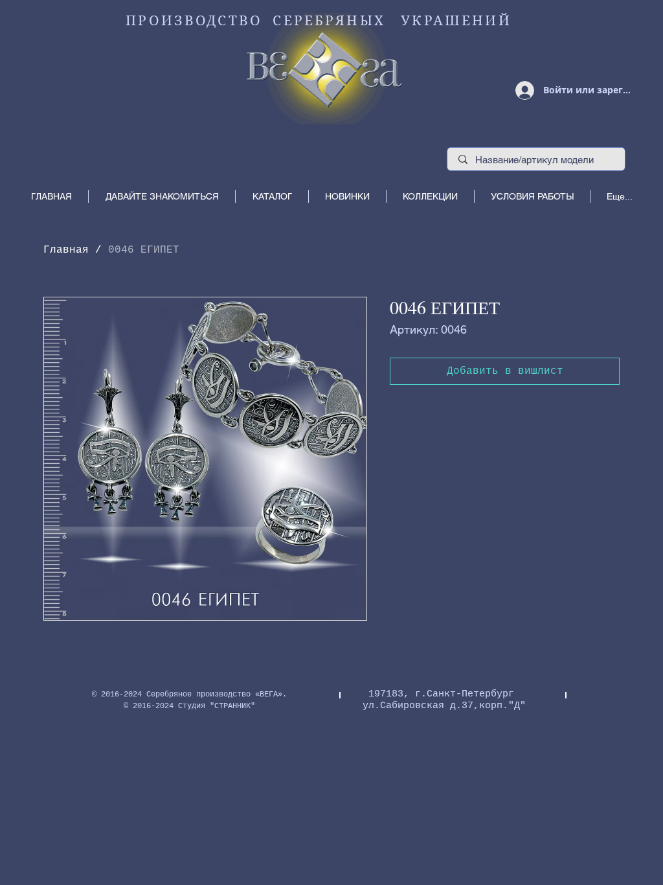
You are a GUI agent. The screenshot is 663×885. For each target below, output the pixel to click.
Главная (66, 250)
